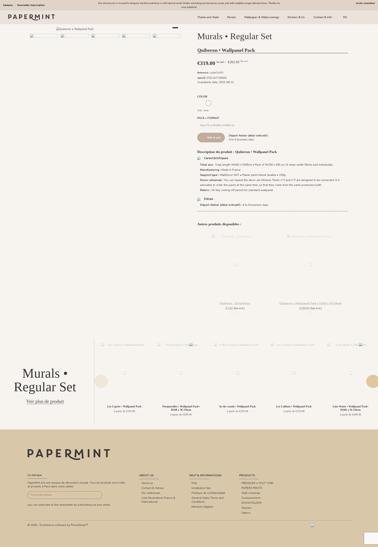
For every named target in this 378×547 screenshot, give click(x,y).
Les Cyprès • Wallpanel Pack (124, 406)
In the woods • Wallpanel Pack (237, 406)
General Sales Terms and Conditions (207, 500)
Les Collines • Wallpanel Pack (294, 406)
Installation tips (201, 488)
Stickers (247, 508)
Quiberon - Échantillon (235, 303)
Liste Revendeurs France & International (158, 500)
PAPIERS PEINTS (252, 488)
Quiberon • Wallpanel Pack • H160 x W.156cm (310, 303)
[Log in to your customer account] (362, 17)
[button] (86, 72)
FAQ (194, 483)
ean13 (201, 78)
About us (147, 483)
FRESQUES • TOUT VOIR (257, 483)
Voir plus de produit (45, 401)
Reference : (203, 72)
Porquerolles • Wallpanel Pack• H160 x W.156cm (181, 408)
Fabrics (246, 513)
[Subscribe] (94, 495)
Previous (101, 381)
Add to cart (214, 137)
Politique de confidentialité (208, 493)
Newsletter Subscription (31, 5)
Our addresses (151, 493)
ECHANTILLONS (252, 503)
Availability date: (207, 82)
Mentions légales (202, 507)
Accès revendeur (365, 3)
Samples (8, 5)
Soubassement (251, 498)
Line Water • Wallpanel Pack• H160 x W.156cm (350, 408)
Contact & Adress (153, 488)
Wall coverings (251, 493)
